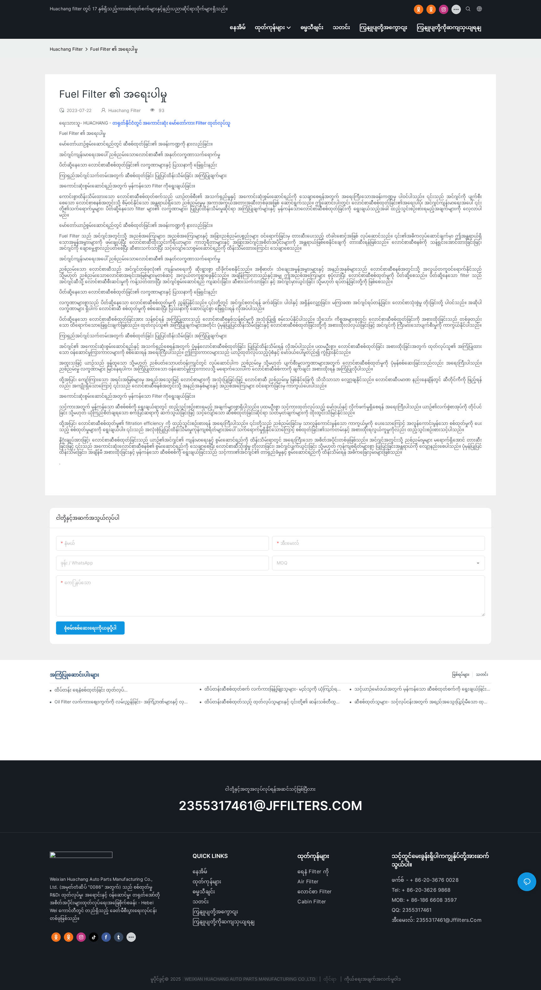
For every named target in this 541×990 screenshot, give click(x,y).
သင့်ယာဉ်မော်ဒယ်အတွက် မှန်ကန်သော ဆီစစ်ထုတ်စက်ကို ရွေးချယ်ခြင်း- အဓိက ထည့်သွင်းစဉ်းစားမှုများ (422, 688)
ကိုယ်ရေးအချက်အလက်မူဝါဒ (372, 979)
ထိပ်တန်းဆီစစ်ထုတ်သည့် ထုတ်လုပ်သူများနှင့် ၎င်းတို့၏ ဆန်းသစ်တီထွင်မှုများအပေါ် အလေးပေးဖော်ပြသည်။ (272, 701)
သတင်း (482, 674)
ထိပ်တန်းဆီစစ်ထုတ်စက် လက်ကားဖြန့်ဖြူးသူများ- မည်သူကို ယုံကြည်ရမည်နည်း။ (272, 688)
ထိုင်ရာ (330, 979)
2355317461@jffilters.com (270, 805)
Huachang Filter (66, 49)
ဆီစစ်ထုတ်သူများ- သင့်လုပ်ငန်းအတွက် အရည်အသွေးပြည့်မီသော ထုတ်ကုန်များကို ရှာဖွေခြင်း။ (422, 701)
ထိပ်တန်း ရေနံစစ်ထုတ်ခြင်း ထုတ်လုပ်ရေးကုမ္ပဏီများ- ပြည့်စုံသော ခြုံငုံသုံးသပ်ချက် (92, 689)
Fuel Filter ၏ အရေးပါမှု (113, 49)
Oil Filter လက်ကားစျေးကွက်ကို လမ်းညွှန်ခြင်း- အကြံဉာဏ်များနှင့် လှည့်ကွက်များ (122, 701)
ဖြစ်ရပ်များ (460, 674)
